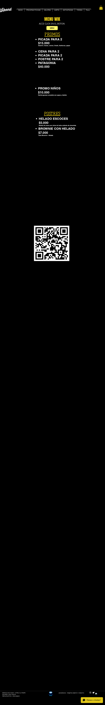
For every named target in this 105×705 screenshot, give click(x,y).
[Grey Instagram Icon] (90, 692)
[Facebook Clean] (96, 694)
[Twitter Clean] (93, 692)
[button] (101, 8)
